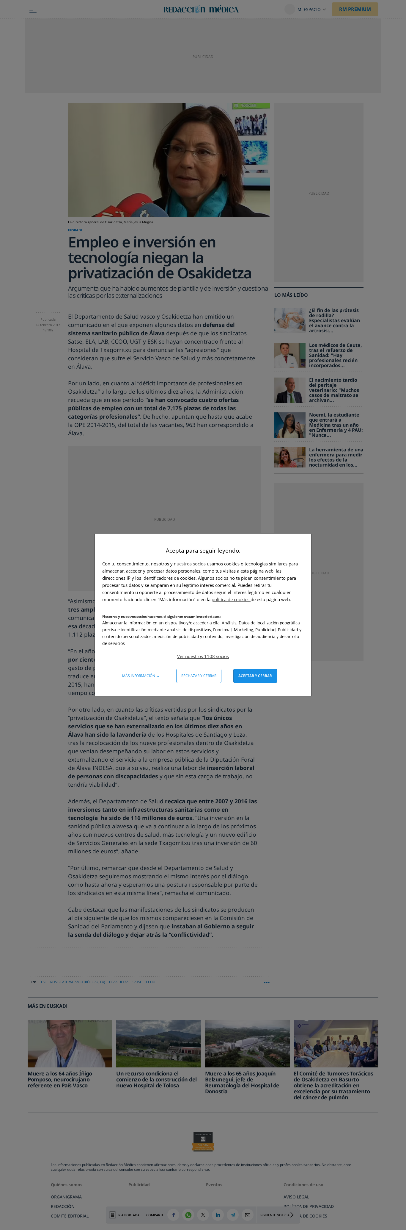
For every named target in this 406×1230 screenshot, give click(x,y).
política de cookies (231, 599)
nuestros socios (190, 564)
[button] (203, 656)
